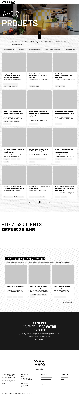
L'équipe (62, 379)
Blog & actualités (64, 377)
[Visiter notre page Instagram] (37, 368)
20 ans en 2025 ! (64, 381)
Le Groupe (30, 2)
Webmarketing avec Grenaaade (47, 384)
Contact (74, 2)
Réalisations (47, 2)
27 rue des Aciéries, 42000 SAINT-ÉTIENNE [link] (26, 379)
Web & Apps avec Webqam (46, 377)
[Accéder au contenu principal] (39, 33)
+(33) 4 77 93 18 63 (25, 376)
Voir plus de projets (67, 302)
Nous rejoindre (6, 386)
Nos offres (39, 2)
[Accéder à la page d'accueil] (8, 2)
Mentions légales (5, 393)
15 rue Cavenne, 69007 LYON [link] (24, 386)
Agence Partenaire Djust (46, 379)
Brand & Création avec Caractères (48, 382)
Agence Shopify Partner (46, 381)
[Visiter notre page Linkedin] (41, 368)
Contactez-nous (39, 339)
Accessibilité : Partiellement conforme (16, 393)
